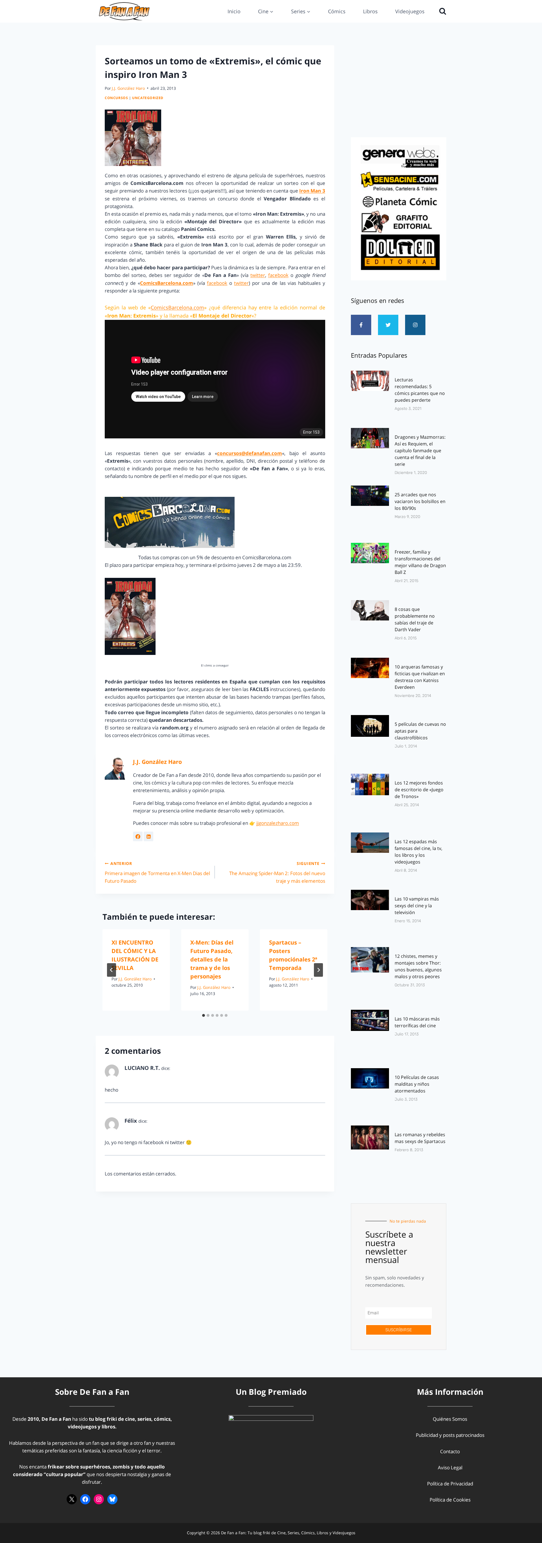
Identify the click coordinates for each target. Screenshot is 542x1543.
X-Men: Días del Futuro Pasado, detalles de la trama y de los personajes (211, 959)
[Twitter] (388, 325)
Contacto (450, 1451)
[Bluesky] (112, 1499)
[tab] (203, 1015)
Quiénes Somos (450, 1419)
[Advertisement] (398, 89)
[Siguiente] (318, 970)
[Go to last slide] (111, 970)
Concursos (116, 97)
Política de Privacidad (450, 1483)
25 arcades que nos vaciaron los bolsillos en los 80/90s (420, 501)
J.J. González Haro (128, 88)
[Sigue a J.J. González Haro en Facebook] (138, 836)
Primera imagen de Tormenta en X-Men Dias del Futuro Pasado (157, 872)
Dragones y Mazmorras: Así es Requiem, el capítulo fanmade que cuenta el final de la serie (420, 450)
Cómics (337, 11)
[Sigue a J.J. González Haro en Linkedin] (148, 836)
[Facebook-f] (361, 325)
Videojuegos (410, 11)
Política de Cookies (450, 1499)
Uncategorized (147, 97)
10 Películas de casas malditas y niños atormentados (417, 1084)
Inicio (234, 11)
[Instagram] (415, 325)
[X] (72, 1499)
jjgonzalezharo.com (277, 823)
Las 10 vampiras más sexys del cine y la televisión (417, 905)
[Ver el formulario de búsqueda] (441, 11)
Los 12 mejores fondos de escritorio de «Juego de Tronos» (419, 789)
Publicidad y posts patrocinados (450, 1435)
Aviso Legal (450, 1467)
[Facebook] (85, 1499)
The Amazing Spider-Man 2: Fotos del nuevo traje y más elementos (277, 872)
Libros (370, 11)
